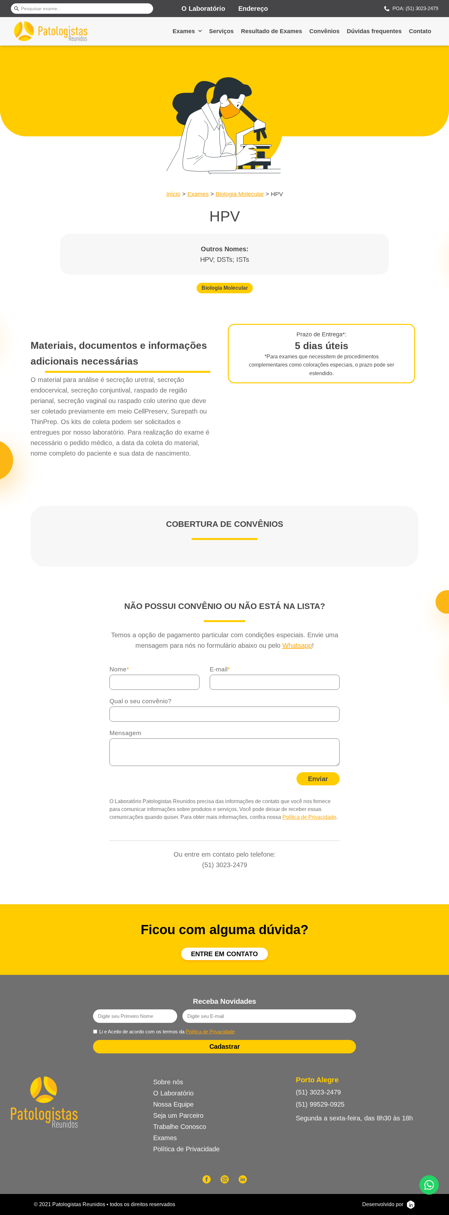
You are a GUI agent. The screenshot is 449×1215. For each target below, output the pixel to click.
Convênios (324, 31)
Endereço (253, 8)
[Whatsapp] (429, 1185)
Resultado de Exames (271, 31)
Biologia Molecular (240, 194)
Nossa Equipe (173, 1104)
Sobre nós (168, 1082)
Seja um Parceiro (178, 1115)
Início (173, 194)
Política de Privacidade (309, 817)
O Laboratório (203, 8)
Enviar (318, 778)
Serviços (221, 31)
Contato (420, 31)
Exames (184, 31)
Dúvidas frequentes (374, 31)
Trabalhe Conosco (179, 1126)
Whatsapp (297, 645)
